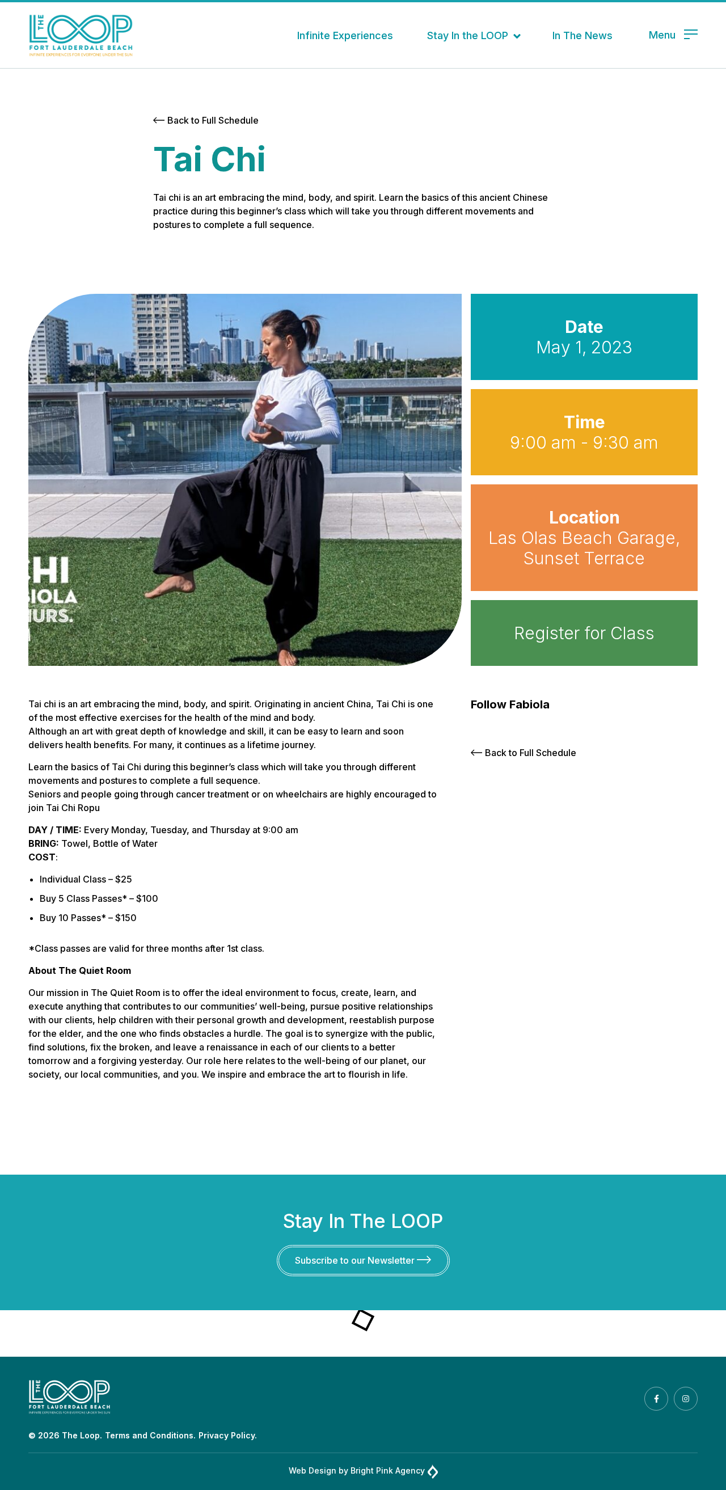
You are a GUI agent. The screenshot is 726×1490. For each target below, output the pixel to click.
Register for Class (584, 633)
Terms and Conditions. (150, 1435)
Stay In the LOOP (467, 35)
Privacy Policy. (228, 1435)
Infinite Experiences (345, 35)
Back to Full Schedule (213, 120)
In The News (582, 35)
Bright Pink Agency (388, 1470)
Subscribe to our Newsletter (356, 1260)
